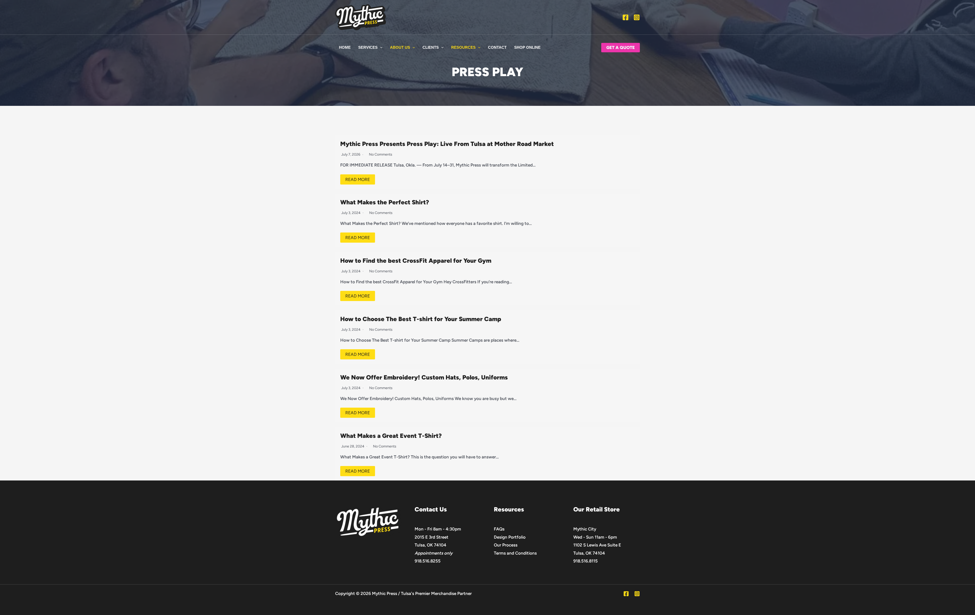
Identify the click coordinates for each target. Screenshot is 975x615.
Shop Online (527, 47)
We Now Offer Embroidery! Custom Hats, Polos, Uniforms (424, 377)
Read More (357, 179)
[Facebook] (625, 17)
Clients (430, 47)
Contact (497, 47)
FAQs (499, 528)
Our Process (505, 544)
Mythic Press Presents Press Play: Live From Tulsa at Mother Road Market (447, 143)
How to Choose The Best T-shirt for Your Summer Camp (420, 319)
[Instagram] (636, 17)
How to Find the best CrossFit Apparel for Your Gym (415, 260)
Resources (463, 47)
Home (345, 47)
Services (368, 47)
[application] (380, 47)
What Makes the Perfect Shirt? (384, 202)
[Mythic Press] (360, 16)
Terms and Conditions (515, 553)
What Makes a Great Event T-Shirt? (391, 435)
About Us (400, 47)
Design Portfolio (510, 537)
